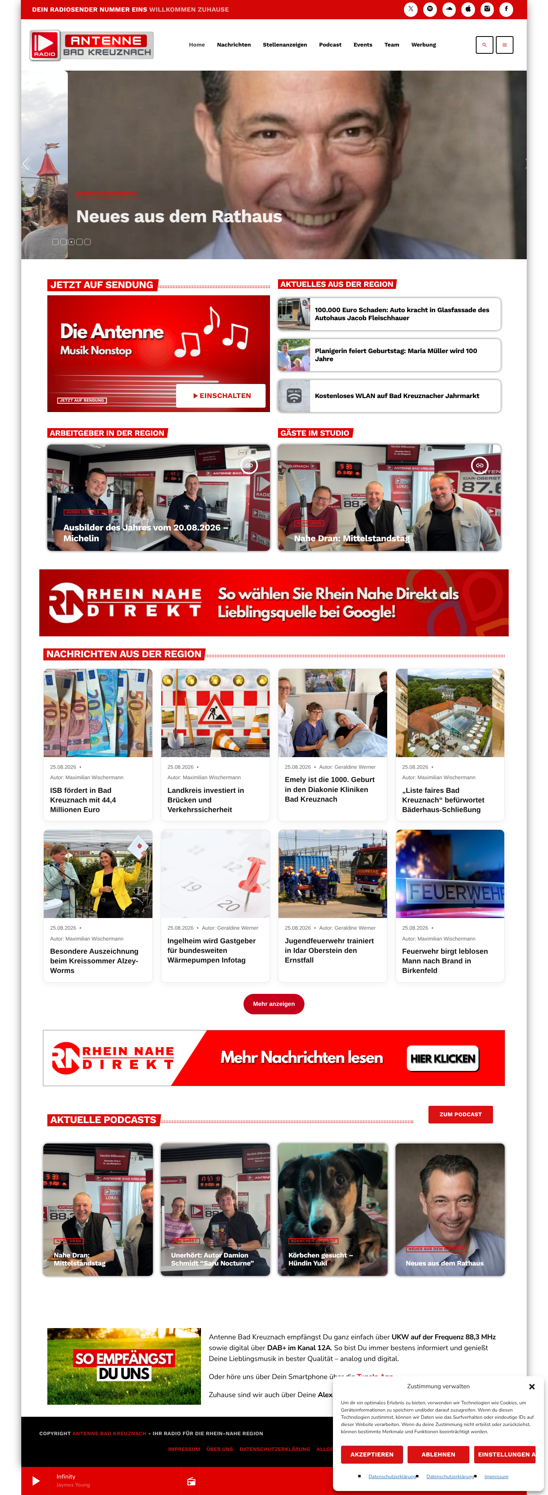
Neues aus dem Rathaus (81, 195)
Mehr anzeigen (274, 1004)
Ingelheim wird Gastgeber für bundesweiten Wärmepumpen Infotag (212, 951)
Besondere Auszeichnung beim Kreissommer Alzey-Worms (94, 961)
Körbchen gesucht (313, 1241)
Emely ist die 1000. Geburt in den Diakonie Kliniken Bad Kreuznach (330, 789)
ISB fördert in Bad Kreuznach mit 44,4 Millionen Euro (83, 800)
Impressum (497, 1477)
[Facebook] (506, 9)
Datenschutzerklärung (392, 1477)
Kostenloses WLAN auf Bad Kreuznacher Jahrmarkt (397, 396)
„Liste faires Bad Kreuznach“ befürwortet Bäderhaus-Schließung (443, 800)
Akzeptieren (372, 1454)
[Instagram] (487, 9)
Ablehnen (438, 1454)
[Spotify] (430, 9)
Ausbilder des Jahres (91, 512)
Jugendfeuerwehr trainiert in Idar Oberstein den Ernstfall (329, 951)
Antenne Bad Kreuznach (109, 1434)
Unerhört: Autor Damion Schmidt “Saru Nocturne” (212, 1259)
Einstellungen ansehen (507, 1454)
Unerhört (185, 1241)
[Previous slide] (29, 165)
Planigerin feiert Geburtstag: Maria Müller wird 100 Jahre (396, 355)
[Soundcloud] (449, 9)
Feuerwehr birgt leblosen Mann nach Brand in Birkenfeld (445, 961)
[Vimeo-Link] (91, 44)
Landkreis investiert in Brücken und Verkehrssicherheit (206, 800)
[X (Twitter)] (411, 9)
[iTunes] (468, 9)
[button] (532, 1387)
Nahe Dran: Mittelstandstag (352, 539)
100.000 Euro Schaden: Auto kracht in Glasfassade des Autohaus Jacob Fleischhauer (402, 314)
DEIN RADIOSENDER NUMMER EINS (130, 9)
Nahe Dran (309, 523)
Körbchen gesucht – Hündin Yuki (320, 1259)
